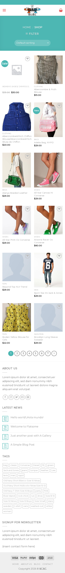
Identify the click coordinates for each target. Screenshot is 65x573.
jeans (24, 470)
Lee (53, 470)
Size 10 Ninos (9, 501)
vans (25, 506)
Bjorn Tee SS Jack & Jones (48, 293)
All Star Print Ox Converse (16, 240)
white (49, 506)
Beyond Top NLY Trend (14, 286)
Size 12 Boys (25, 501)
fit (43, 465)
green (50, 465)
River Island (9, 496)
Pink (46, 491)
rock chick (23, 496)
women (7, 511)
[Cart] (61, 10)
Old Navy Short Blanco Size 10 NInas (21, 480)
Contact (47, 564)
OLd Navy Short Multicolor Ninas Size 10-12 (24, 485)
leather (44, 470)
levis (5, 475)
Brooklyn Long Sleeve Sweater (46, 338)
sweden (7, 506)
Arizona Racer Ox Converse (43, 241)
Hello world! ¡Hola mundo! (27, 417)
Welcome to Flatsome (24, 426)
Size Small (40, 501)
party (38, 491)
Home (27, 27)
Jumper (34, 470)
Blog (37, 564)
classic (13, 465)
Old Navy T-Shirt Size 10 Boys (17, 491)
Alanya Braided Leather (14, 193)
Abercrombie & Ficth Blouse (45, 90)
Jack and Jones (11, 470)
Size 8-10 (50, 496)
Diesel (36, 465)
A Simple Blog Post (23, 444)
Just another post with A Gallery (31, 435)
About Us (26, 564)
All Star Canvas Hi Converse (43, 194)
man (13, 475)
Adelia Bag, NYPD (44, 142)
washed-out (37, 506)
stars (50, 501)
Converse (25, 465)
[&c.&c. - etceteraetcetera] (32, 10)
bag (5, 465)
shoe (40, 496)
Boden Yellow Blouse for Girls (15, 338)
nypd (21, 475)
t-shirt (17, 506)
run (33, 496)
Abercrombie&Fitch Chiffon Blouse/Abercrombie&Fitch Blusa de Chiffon (17, 139)
